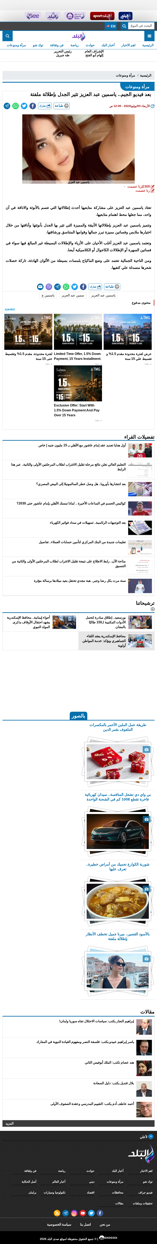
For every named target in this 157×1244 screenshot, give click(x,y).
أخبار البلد (108, 45)
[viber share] (49, 287)
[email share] (7, 106)
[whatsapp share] (15, 106)
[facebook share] (32, 106)
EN (113, 26)
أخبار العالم (58, 1181)
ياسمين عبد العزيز (103, 295)
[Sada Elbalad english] (33, 16)
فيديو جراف (145, 1192)
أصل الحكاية (29, 1181)
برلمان (32, 1192)
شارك (43, 105)
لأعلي (144, 1137)
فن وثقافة (57, 45)
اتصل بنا (85, 1224)
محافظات (117, 1192)
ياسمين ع (48, 295)
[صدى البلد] (78, 36)
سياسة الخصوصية (59, 1224)
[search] (7, 36)
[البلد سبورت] (102, 16)
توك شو (38, 45)
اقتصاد (90, 1192)
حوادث (90, 45)
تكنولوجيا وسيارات (54, 1192)
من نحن (105, 1224)
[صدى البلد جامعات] (75, 16)
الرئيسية (148, 45)
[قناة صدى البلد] (126, 16)
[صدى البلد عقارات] (52, 16)
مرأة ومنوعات (16, 45)
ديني (91, 1181)
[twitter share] (24, 106)
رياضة (75, 45)
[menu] (149, 36)
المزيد (9, 1123)
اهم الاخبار (128, 45)
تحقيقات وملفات (143, 1203)
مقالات (119, 1203)
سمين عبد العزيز (73, 295)
